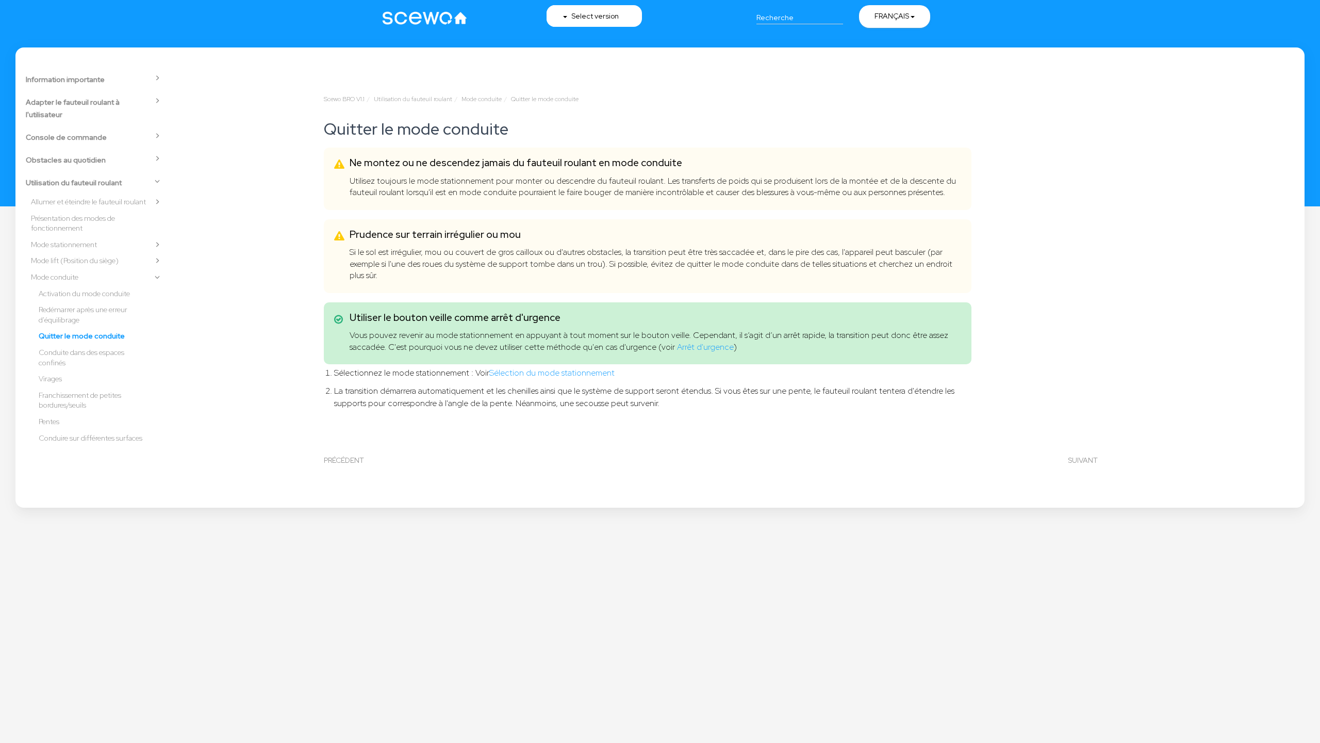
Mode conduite (54, 277)
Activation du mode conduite (84, 293)
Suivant (1083, 460)
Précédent (344, 460)
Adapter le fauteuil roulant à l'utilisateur (73, 108)
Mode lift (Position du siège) (75, 260)
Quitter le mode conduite (82, 336)
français (892, 16)
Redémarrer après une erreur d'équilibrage (83, 315)
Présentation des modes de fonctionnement (73, 223)
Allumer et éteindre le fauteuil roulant (88, 201)
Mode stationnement (64, 244)
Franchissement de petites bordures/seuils (80, 400)
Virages (50, 378)
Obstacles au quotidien (66, 160)
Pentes (49, 421)
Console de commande (66, 137)
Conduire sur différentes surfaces (90, 438)
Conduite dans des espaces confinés (81, 357)
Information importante (65, 79)
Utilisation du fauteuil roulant (74, 182)
